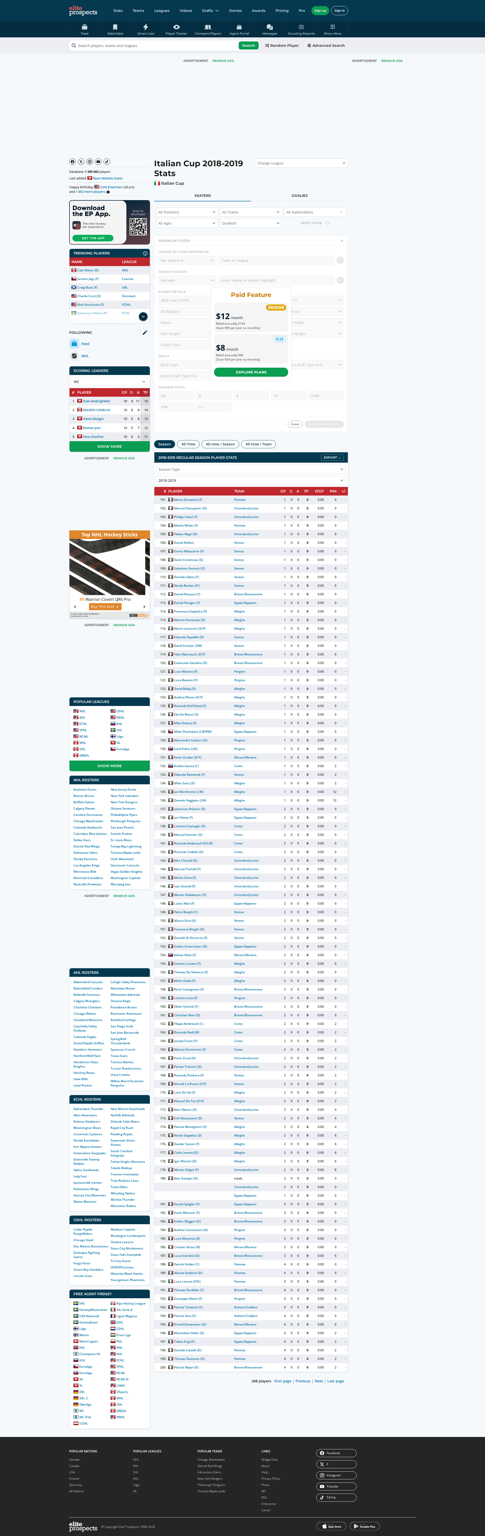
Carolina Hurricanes (88, 815)
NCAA (83, 736)
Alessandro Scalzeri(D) (190, 740)
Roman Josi (92, 428)
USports (122, 1392)
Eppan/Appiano (245, 603)
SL (81, 1385)
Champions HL (90, 1354)
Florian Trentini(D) (187, 1067)
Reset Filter (311, 223)
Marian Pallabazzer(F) (190, 895)
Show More (110, 446)
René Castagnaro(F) (189, 989)
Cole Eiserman (111, 187)
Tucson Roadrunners (126, 1068)
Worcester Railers (123, 1206)
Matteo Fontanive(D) (189, 620)
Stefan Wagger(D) (187, 1221)
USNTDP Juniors (122, 1267)
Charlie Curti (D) (89, 296)
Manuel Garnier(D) (188, 835)
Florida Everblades (87, 1140)
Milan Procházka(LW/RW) (192, 731)
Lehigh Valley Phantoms (128, 982)
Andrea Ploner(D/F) (188, 697)
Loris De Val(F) (184, 1092)
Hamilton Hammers (88, 1049)
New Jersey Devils (123, 789)
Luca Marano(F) (186, 671)
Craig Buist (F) (87, 287)
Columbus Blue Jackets (90, 834)
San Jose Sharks (122, 827)
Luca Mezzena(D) (187, 1238)
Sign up (320, 10)
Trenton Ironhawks (125, 1174)
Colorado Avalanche (88, 827)
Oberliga (85, 1404)
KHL (119, 724)
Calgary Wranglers (87, 1001)
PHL (119, 1341)
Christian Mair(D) (187, 1015)
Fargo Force (82, 1263)
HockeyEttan (88, 1322)
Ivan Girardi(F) (184, 886)
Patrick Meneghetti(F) (190, 1127)
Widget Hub (269, 1459)
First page (282, 1381)
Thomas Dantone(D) (189, 1359)
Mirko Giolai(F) (185, 981)
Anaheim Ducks (85, 789)
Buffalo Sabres (84, 802)
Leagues (161, 10)
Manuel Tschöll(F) (187, 869)
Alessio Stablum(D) (188, 1273)
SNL (125, 287)
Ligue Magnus (126, 1316)
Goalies (300, 195)
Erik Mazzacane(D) (188, 1118)
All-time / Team (259, 444)
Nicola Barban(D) (186, 585)
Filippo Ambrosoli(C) (188, 1024)
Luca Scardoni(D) (187, 1256)
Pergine (239, 671)
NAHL (120, 717)
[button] (333, 29)
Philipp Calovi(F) (185, 517)
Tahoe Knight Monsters (128, 1162)
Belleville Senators (87, 995)
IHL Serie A (124, 1310)
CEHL (120, 1329)
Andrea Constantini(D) (191, 1230)
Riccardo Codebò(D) (188, 852)
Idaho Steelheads (86, 1170)
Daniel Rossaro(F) (187, 594)
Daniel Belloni (184, 542)
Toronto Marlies (122, 1062)
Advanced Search (328, 45)
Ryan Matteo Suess (108, 178)
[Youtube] (98, 161)
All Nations (76, 1491)
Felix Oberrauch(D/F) (189, 654)
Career (266, 1510)
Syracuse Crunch (123, 1049)
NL (118, 743)
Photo (265, 1485)
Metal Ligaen (88, 1341)
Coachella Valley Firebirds (85, 1028)
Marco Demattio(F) (188, 500)
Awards (258, 10)
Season (164, 444)
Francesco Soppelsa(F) (190, 611)
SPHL (83, 730)
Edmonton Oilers (86, 852)
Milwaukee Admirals (125, 995)
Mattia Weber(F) (186, 525)
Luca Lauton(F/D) (187, 1281)
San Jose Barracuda (125, 1032)
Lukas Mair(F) (184, 903)
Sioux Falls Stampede (126, 1255)
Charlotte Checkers (88, 1007)
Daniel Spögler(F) (186, 1204)
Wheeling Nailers (123, 1193)
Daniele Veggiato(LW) (190, 800)
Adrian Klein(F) (185, 955)
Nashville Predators (88, 884)
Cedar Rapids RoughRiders (83, 1231)
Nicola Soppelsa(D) (188, 1135)
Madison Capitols (123, 1229)
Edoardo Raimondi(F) (189, 774)
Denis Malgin (93, 418)
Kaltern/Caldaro (245, 1307)
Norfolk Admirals (123, 1115)
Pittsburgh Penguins (125, 821)
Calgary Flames (84, 808)
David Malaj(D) (185, 689)
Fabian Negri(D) (185, 534)
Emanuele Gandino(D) (190, 663)
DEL (82, 1392)
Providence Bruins (124, 1007)
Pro (302, 10)
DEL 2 (83, 1398)
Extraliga (122, 749)
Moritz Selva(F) (185, 878)
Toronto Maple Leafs (125, 852)
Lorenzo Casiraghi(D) (189, 826)
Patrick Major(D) (186, 1367)
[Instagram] (89, 161)
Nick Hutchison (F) (90, 304)
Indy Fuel (80, 1176)
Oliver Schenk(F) (186, 1006)
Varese (239, 542)
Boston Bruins (84, 796)
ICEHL (126, 304)
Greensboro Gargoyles (90, 1153)
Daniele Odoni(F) (186, 577)
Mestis (84, 1335)
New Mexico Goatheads (128, 1109)
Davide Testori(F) (186, 1144)
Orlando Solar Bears (125, 1121)
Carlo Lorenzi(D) (186, 1152)
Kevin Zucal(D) (185, 1058)
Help (264, 1472)
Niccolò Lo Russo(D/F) (190, 1084)
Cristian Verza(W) (187, 1247)
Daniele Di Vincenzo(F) (190, 938)
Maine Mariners (85, 1201)
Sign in (339, 10)
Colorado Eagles (85, 1037)
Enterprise (268, 1504)
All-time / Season (220, 444)
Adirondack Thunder (88, 1109)
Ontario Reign (121, 1001)
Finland (74, 1478)
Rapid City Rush (122, 1128)
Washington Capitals (126, 878)
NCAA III (122, 1379)
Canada (74, 1466)
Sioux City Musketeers (127, 1248)
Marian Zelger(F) (186, 1170)
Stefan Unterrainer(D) (190, 946)
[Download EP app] (109, 222)
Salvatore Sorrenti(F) (189, 568)
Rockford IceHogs (123, 1020)
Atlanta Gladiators (87, 1121)
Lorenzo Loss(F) (186, 998)
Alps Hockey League (131, 1303)
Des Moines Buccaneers (91, 1246)
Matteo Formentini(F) (190, 1049)
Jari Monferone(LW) (188, 792)
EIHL (119, 1322)
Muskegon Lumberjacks (128, 1236)
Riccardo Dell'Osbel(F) (190, 706)
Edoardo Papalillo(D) (189, 637)
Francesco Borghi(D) (189, 929)
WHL (82, 743)
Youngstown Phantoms (128, 1280)
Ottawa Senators (123, 808)
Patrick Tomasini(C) (188, 1307)
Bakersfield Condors (88, 988)
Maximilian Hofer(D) (189, 1333)
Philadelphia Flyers (124, 815)
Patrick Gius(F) (185, 1316)
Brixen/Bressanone (248, 594)
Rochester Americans (126, 1013)
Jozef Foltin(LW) (185, 749)
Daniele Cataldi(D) (187, 1350)
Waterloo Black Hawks (127, 1273)
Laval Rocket (83, 1085)
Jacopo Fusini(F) (185, 1041)
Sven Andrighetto (96, 401)
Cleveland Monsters (88, 1020)
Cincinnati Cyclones (88, 1134)
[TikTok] (107, 161)
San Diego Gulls (122, 1026)
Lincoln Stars (83, 1276)
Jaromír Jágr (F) (88, 279)
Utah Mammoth (122, 859)
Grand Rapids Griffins (89, 1043)
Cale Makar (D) (88, 270)
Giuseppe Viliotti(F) (188, 1298)
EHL (82, 1347)
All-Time (188, 444)
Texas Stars (119, 1056)
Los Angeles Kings (87, 865)
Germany (75, 1485)
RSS (264, 1497)
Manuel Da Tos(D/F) (189, 1101)
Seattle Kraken (121, 834)
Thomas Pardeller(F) (189, 1290)
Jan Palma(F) (183, 817)
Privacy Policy (270, 1478)
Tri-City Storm (121, 1261)
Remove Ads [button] (392, 61)
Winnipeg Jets (121, 884)
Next (319, 1381)
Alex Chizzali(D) (185, 860)
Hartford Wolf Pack (87, 1056)
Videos (186, 10)
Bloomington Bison (87, 1128)
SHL (119, 730)
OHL (82, 749)
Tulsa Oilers (119, 1187)
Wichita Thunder (123, 1199)
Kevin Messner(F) (187, 1213)
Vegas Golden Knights (126, 871)
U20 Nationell (89, 1316)
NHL (125, 270)
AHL (82, 717)
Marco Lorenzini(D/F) (189, 628)
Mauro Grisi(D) (185, 920)
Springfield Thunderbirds (120, 1041)
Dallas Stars (82, 840)
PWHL (120, 1417)
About (265, 1466)
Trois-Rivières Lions (125, 1180)
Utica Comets (120, 1075)
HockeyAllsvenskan (93, 1310)
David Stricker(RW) (188, 646)
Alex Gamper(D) (186, 1178)
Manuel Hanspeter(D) (190, 508)
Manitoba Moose (123, 988)
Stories (235, 10)
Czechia (127, 279)
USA (72, 1472)
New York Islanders (125, 796)
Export (330, 457)
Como (238, 766)
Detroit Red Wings (87, 846)
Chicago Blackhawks (88, 821)
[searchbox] (164, 45)
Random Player (284, 45)
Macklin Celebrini (96, 410)
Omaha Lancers (122, 1242)
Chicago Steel (83, 1240)
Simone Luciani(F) (187, 963)
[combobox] (164, 45)
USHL (120, 711)
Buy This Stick (107, 606)
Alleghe (239, 611)
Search (248, 45)
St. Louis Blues (121, 840)
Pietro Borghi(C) (186, 912)
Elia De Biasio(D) (186, 714)
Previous (303, 1381)
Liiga (119, 736)
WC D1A (85, 1417)
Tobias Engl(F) (184, 1341)
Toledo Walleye (121, 1168)
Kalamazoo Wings (86, 1189)
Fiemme (240, 500)
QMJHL (84, 755)
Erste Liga (123, 1335)
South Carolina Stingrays (121, 1153)
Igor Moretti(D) (185, 1161)
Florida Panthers (85, 859)
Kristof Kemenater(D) (190, 1324)
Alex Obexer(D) (185, 1109)
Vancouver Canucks (125, 865)
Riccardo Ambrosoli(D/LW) (193, 843)
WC (81, 1411)
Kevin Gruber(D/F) (187, 757)
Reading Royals (122, 1134)
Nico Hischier (93, 436)
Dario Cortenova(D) (188, 560)
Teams (138, 10)
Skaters (203, 195)
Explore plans (251, 372)
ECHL (83, 724)
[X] (81, 161)
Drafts (207, 10)
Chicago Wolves (85, 1013)
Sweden (74, 1459)
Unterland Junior (246, 508)
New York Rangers (124, 802)
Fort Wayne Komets (88, 1147)
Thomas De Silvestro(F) (191, 972)
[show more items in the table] (143, 316)
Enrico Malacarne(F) (189, 551)
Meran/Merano (245, 757)
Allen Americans (85, 1115)
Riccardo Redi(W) (186, 1032)
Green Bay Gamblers (88, 1269)
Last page (335, 1381)
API (263, 1491)
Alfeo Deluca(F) (185, 723)
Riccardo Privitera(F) (189, 1075)
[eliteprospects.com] (83, 11)
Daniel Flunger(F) (187, 603)
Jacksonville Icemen (88, 1182)
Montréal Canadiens (88, 878)
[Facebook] (72, 161)
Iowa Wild (80, 1079)
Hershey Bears (84, 1073)
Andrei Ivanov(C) (186, 766)
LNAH (120, 1385)
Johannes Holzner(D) (189, 809)
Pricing (282, 10)
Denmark (129, 296)
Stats (118, 10)
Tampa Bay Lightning (126, 846)
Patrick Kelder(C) (186, 1264)
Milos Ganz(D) (184, 783)
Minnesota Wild (85, 871)
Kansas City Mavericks (90, 1195)
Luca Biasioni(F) (186, 680)
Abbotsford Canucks (88, 982)
